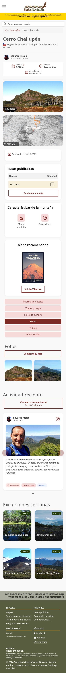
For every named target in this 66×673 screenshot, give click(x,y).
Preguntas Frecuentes (17, 623)
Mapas (9, 612)
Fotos (33, 321)
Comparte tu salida (44, 616)
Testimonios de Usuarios (18, 616)
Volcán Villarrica (33, 289)
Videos (33, 327)
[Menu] (10, 6)
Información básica (33, 301)
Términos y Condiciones (18, 619)
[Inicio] (6, 30)
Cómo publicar (41, 612)
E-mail (9, 633)
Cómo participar (42, 619)
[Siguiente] (61, 453)
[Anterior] (5, 453)
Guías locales (33, 334)
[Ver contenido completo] (57, 419)
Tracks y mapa (33, 308)
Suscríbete (10, 654)
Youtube (41, 637)
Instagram (41, 641)
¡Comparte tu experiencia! (33, 404)
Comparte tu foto (33, 353)
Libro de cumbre (33, 314)
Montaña (15, 30)
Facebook (40, 633)
